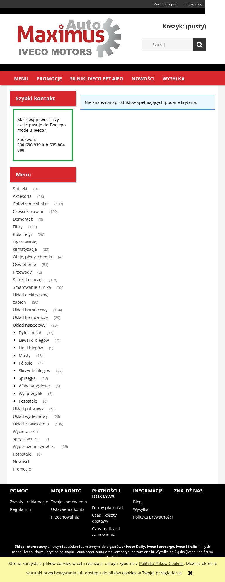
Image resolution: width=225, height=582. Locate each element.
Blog (137, 501)
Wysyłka (141, 509)
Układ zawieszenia (31, 424)
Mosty (24, 355)
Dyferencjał (30, 332)
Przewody (22, 272)
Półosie (26, 363)
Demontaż (23, 219)
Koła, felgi (22, 234)
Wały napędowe (34, 386)
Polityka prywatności (153, 517)
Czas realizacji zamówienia (106, 531)
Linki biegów (31, 348)
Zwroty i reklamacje (29, 501)
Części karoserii (28, 211)
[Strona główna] (68, 36)
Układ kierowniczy (30, 317)
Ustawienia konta (68, 509)
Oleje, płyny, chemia (32, 257)
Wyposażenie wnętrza (34, 446)
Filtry (18, 226)
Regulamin (20, 509)
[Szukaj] (199, 44)
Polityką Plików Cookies (161, 563)
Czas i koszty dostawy (104, 518)
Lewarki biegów (34, 340)
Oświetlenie (24, 264)
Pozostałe (28, 401)
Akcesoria (22, 196)
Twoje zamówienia (69, 501)
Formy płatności (107, 507)
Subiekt (20, 188)
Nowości (21, 461)
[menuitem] (21, 79)
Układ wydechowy (30, 416)
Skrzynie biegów (34, 370)
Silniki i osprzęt (28, 279)
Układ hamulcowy (30, 310)
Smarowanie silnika (32, 287)
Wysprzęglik (30, 393)
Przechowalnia (65, 517)
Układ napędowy (29, 325)
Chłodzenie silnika (31, 204)
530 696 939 (29, 144)
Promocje (22, 469)
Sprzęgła (27, 378)
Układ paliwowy (28, 408)
